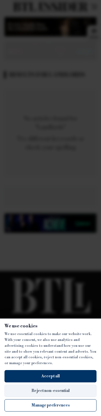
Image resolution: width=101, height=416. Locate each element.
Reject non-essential (50, 390)
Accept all (50, 376)
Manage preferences (50, 405)
